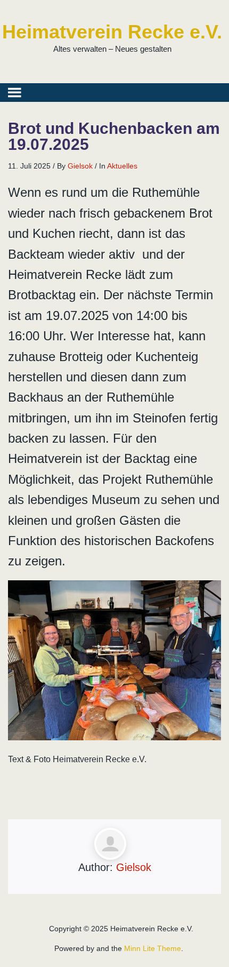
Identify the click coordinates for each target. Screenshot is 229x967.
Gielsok (80, 166)
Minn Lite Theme (152, 948)
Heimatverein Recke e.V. (112, 32)
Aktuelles (122, 166)
